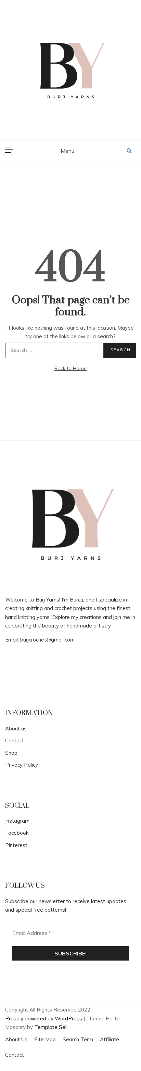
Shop (11, 753)
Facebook (16, 833)
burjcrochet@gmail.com (47, 639)
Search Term (78, 1039)
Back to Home (70, 368)
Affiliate (109, 1039)
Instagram (17, 821)
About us (16, 728)
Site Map (45, 1039)
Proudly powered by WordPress (44, 1018)
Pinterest (16, 845)
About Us (16, 1039)
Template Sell (50, 1027)
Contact (14, 740)
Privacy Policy (21, 765)
